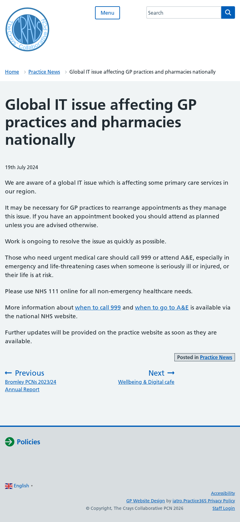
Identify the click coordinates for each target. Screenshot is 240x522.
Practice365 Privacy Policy (209, 501)
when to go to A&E (162, 307)
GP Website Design (145, 501)
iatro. (177, 501)
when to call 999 (98, 307)
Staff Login (223, 508)
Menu (107, 13)
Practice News (44, 72)
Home (12, 72)
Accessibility (223, 493)
